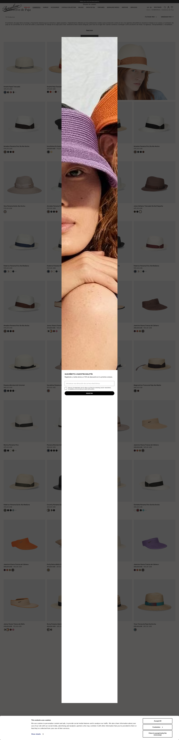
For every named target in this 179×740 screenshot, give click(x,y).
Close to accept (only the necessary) (158, 734)
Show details (36, 734)
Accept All (157, 721)
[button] (115, 39)
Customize (156, 727)
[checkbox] (66, 388)
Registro (89, 393)
